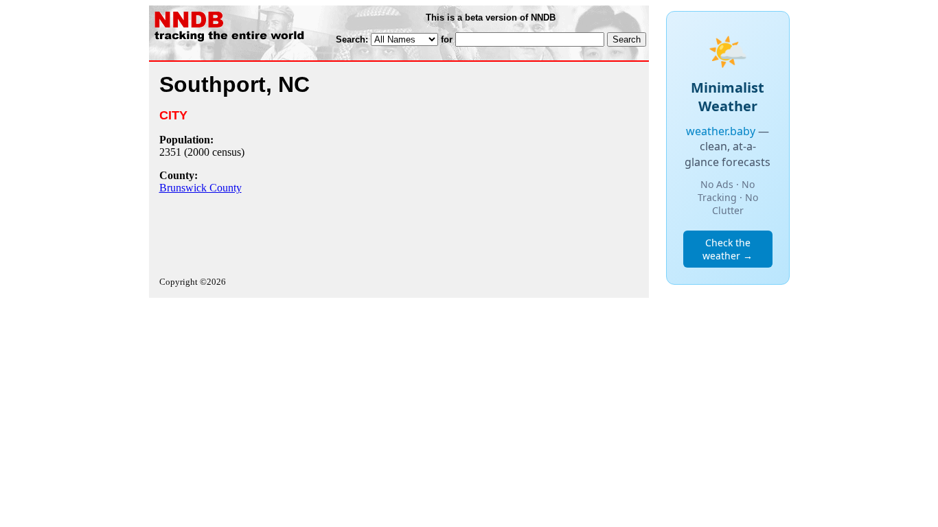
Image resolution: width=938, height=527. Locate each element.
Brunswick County (200, 188)
